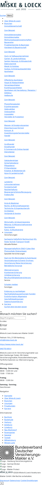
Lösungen (8, 403)
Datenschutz (15, 480)
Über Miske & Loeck (12, 21)
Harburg (7, 422)
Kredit (27, 242)
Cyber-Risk (30, 248)
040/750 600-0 (5, 348)
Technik (12, 242)
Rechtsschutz (28, 239)
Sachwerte (8, 239)
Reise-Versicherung (24, 263)
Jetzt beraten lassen (19, 307)
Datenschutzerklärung (13, 301)
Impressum (4, 480)
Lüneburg (8, 427)
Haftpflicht (17, 239)
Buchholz (8, 417)
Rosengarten (9, 432)
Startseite (8, 396)
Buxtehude (8, 419)
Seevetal (7, 435)
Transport (20, 242)
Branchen (8, 401)
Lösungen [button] (8, 232)
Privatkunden (9, 406)
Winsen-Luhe (9, 443)
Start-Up (7, 258)
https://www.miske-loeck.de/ (11, 344)
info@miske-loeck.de (8, 340)
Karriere (7, 304)
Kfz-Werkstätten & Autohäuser (24, 258)
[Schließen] (1, 311)
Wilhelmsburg (10, 440)
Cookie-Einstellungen (29, 480)
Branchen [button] (8, 23)
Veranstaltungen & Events (15, 260)
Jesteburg (8, 425)
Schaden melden (11, 284)
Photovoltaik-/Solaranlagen (15, 251)
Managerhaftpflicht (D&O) (15, 248)
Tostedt (7, 437)
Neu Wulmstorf (10, 430)
